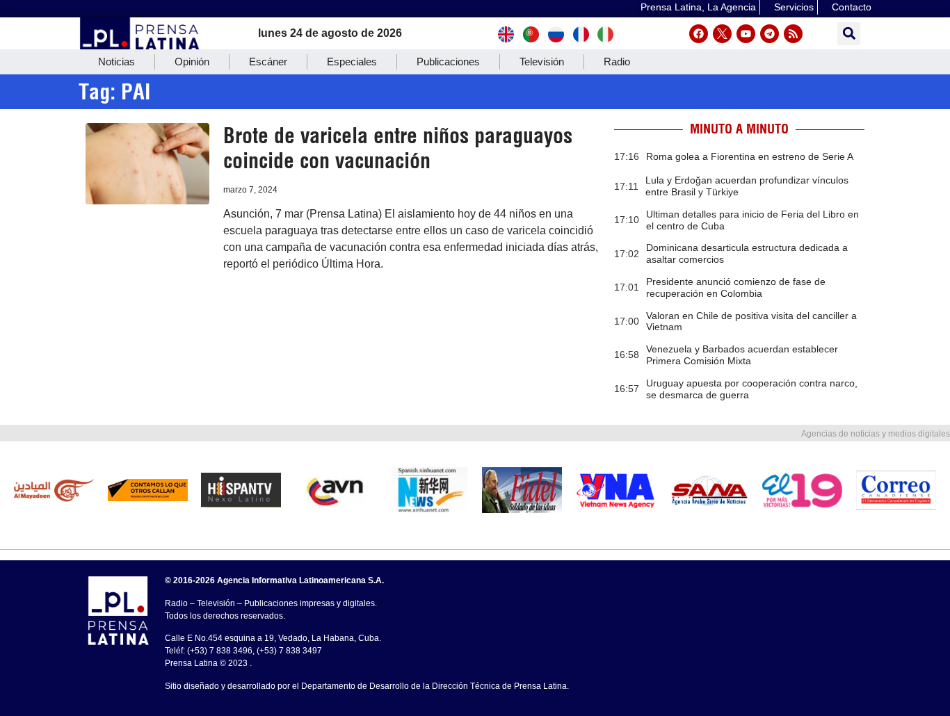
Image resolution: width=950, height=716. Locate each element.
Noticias (116, 61)
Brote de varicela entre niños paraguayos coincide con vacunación (397, 148)
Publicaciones (448, 61)
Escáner (268, 61)
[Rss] (793, 33)
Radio (617, 61)
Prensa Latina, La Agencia (698, 7)
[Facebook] (698, 33)
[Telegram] (769, 33)
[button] (848, 33)
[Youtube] (745, 33)
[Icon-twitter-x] (722, 33)
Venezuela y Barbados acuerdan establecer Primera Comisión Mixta (742, 354)
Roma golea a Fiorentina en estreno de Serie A (749, 156)
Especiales (352, 61)
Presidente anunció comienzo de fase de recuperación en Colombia (736, 287)
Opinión (192, 61)
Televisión (542, 61)
